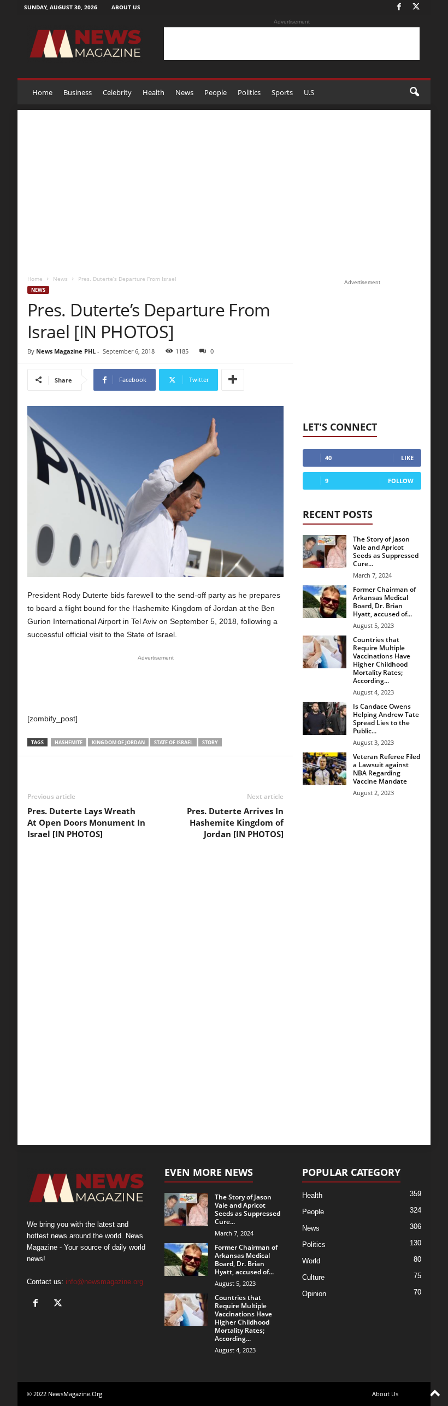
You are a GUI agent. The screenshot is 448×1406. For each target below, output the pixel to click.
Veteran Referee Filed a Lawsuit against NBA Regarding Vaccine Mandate (386, 769)
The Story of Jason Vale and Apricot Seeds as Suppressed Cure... (385, 551)
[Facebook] (398, 7)
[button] (414, 92)
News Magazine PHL (66, 351)
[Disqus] (155, 1000)
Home (42, 92)
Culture (313, 1277)
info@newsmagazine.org (104, 1282)
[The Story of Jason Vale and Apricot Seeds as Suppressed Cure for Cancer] (324, 551)
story (210, 742)
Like (407, 458)
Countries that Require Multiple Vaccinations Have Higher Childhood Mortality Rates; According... (381, 660)
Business (77, 92)
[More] (232, 380)
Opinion (314, 1294)
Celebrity (117, 92)
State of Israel (173, 742)
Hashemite (68, 742)
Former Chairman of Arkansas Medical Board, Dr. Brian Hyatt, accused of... (384, 602)
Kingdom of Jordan (118, 742)
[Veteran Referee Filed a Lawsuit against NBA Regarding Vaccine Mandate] (324, 768)
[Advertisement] (292, 43)
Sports (282, 92)
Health (153, 92)
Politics (249, 92)
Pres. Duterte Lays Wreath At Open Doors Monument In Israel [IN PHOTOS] (86, 822)
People (215, 92)
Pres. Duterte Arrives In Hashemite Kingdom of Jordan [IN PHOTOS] (235, 822)
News (184, 92)
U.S (309, 92)
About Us (125, 7)
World (311, 1261)
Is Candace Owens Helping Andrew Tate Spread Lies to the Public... (386, 719)
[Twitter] (415, 7)
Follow (401, 480)
